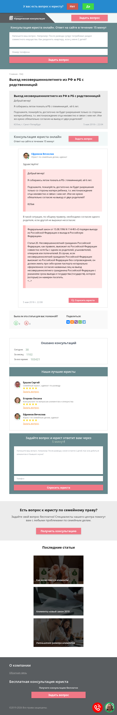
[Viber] (76, 322)
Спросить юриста (85, 300)
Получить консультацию (58, 531)
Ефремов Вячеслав (42, 153)
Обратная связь (18, 672)
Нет (72, 6)
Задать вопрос (89, 18)
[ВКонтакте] (68, 322)
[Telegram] (84, 322)
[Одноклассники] (72, 322)
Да (88, 6)
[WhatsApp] (80, 322)
